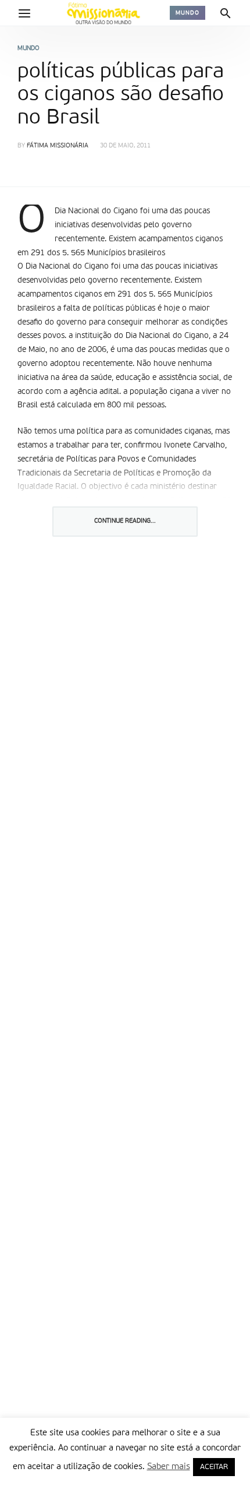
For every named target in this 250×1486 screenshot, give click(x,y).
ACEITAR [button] (214, 1467)
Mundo (187, 13)
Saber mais (168, 1466)
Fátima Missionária (57, 146)
